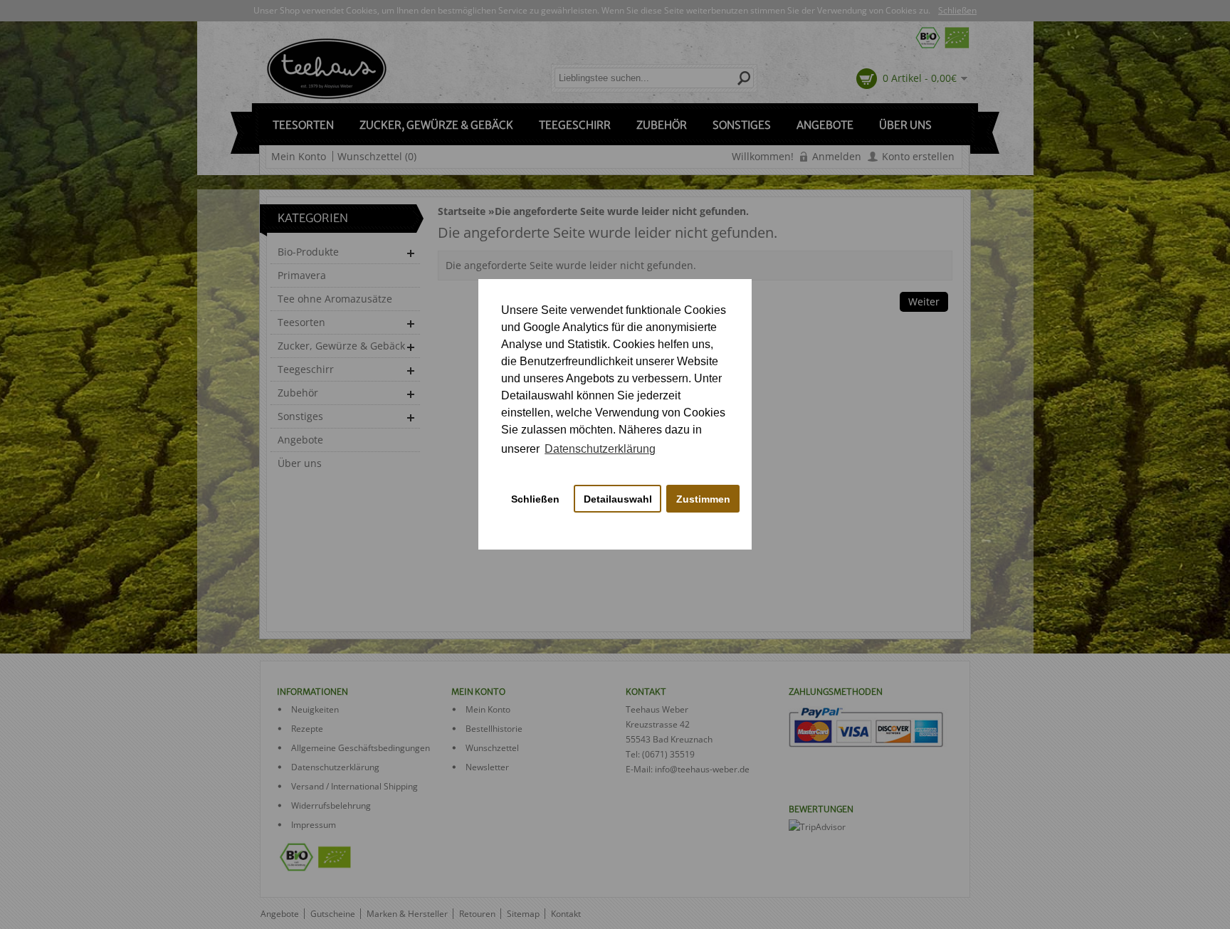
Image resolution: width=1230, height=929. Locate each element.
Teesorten (303, 125)
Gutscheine (332, 914)
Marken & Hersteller (407, 914)
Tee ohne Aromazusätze (335, 298)
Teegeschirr (575, 125)
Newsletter (487, 767)
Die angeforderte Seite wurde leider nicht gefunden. (622, 211)
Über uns (905, 125)
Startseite (461, 211)
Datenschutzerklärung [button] (600, 449)
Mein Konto (298, 156)
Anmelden (836, 156)
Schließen (957, 10)
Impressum (313, 825)
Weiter (924, 301)
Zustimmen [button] (703, 499)
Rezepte (307, 729)
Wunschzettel (492, 748)
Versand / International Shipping (354, 786)
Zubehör (661, 125)
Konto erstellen (918, 156)
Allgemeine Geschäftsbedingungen (360, 748)
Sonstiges (742, 125)
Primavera (302, 275)
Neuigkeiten (315, 709)
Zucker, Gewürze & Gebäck (436, 125)
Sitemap (523, 914)
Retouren (477, 914)
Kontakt (566, 914)
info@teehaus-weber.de (702, 769)
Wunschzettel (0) (376, 156)
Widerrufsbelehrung (331, 805)
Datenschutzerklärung (335, 767)
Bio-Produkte (308, 251)
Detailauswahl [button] (618, 499)
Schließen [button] (535, 499)
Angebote (825, 125)
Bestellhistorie (494, 729)
